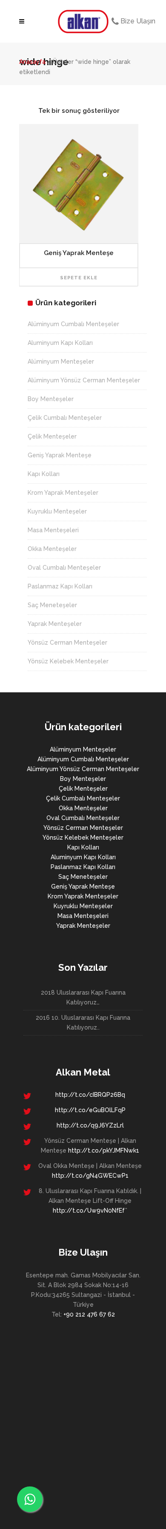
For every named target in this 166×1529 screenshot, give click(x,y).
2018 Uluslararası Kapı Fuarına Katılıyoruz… (83, 997)
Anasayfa (32, 61)
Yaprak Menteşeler (55, 623)
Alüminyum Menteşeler (61, 361)
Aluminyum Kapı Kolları (60, 342)
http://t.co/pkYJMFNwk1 (103, 1150)
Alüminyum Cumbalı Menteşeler (73, 324)
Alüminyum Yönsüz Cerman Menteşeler (84, 380)
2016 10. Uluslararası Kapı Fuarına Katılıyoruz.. (83, 1022)
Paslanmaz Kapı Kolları (60, 586)
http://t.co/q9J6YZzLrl (90, 1125)
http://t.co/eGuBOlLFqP (90, 1110)
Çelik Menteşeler (52, 436)
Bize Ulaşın (137, 21)
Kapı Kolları (44, 473)
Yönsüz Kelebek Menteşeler (68, 661)
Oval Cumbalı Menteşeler (64, 567)
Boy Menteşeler (51, 399)
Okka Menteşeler (52, 548)
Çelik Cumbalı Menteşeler (65, 417)
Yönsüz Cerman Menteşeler (67, 642)
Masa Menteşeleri (53, 530)
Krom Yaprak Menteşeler (63, 492)
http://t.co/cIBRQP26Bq (90, 1094)
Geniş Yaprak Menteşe (60, 455)
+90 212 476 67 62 (89, 1314)
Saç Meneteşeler (52, 605)
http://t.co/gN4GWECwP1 (90, 1175)
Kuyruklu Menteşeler (57, 511)
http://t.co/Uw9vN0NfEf (89, 1210)
